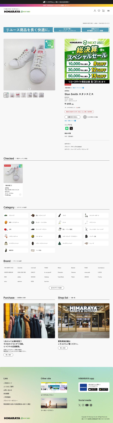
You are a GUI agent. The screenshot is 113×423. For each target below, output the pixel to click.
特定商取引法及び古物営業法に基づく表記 (17, 404)
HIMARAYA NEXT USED (88, 23)
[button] (53, 64)
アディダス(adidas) (76, 146)
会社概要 (6, 393)
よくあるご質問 (8, 386)
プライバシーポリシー (11, 400)
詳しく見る (8, 354)
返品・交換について (69, 120)
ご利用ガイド (8, 383)
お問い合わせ (8, 390)
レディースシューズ (82, 149)
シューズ (73, 149)
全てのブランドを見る (56, 287)
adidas (95, 23)
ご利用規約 (7, 397)
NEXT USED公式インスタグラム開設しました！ (56, 5)
